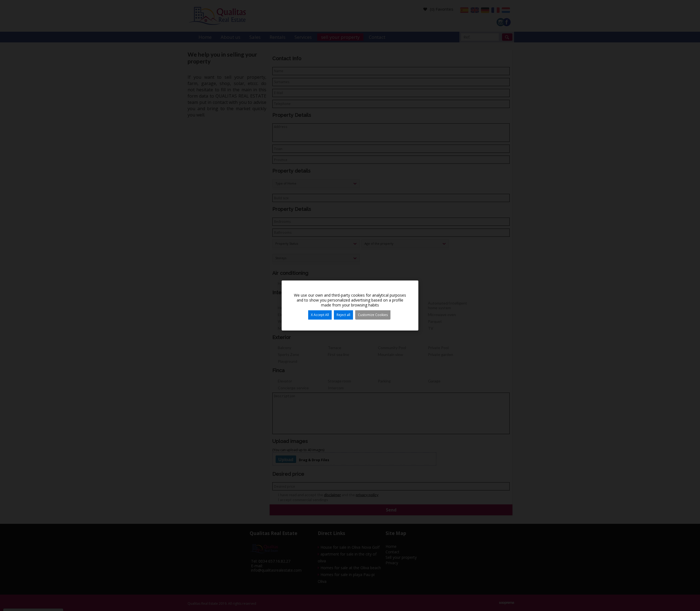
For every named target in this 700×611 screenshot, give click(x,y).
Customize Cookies (373, 314)
